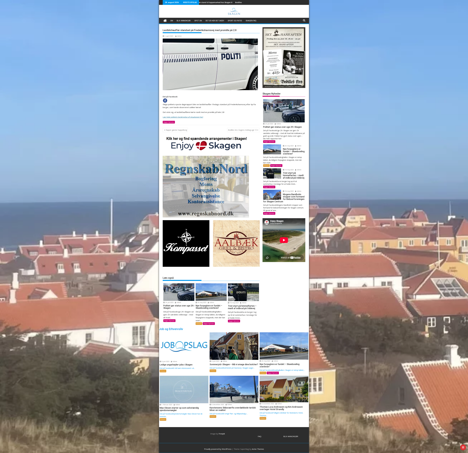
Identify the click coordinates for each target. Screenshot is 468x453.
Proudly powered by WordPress (217, 449)
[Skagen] (165, 20)
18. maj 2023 (289, 191)
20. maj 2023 (201, 302)
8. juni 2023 (165, 361)
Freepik (222, 433)
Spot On (198, 21)
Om (171, 21)
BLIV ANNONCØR (290, 436)
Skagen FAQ (251, 21)
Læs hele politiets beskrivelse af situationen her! (183, 117)
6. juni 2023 (215, 361)
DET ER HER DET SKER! (215, 21)
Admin (179, 36)
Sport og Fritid (235, 21)
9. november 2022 (267, 404)
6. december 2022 (217, 404)
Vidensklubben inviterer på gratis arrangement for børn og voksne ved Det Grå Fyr (228, 2)
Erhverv (198, 323)
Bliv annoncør (184, 21)
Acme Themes (258, 449)
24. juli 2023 (169, 302)
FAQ (259, 436)
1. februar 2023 (166, 405)
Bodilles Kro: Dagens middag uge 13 (242, 130)
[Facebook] (165, 100)
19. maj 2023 (234, 303)
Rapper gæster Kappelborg (176, 130)
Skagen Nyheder (168, 122)
